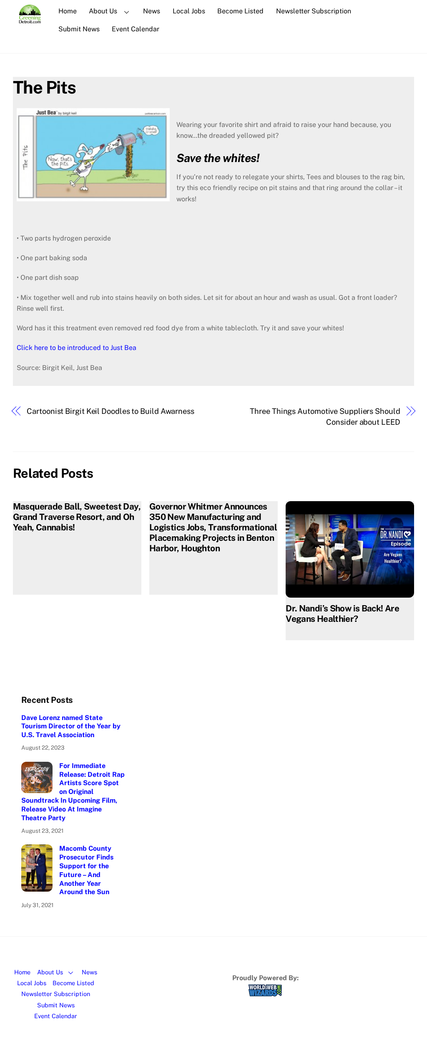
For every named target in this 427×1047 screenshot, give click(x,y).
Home (67, 11)
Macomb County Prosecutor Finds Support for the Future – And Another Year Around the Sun (86, 870)
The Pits (44, 87)
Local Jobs (189, 11)
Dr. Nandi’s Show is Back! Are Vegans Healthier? (342, 613)
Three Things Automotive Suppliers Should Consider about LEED (325, 416)
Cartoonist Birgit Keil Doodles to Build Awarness (110, 411)
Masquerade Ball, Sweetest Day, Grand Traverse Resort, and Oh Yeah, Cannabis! (77, 516)
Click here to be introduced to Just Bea (76, 348)
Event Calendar (135, 29)
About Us (103, 11)
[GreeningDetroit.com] (30, 19)
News (151, 11)
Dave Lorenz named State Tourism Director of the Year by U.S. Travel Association (71, 726)
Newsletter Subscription (313, 11)
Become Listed (240, 11)
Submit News (79, 29)
